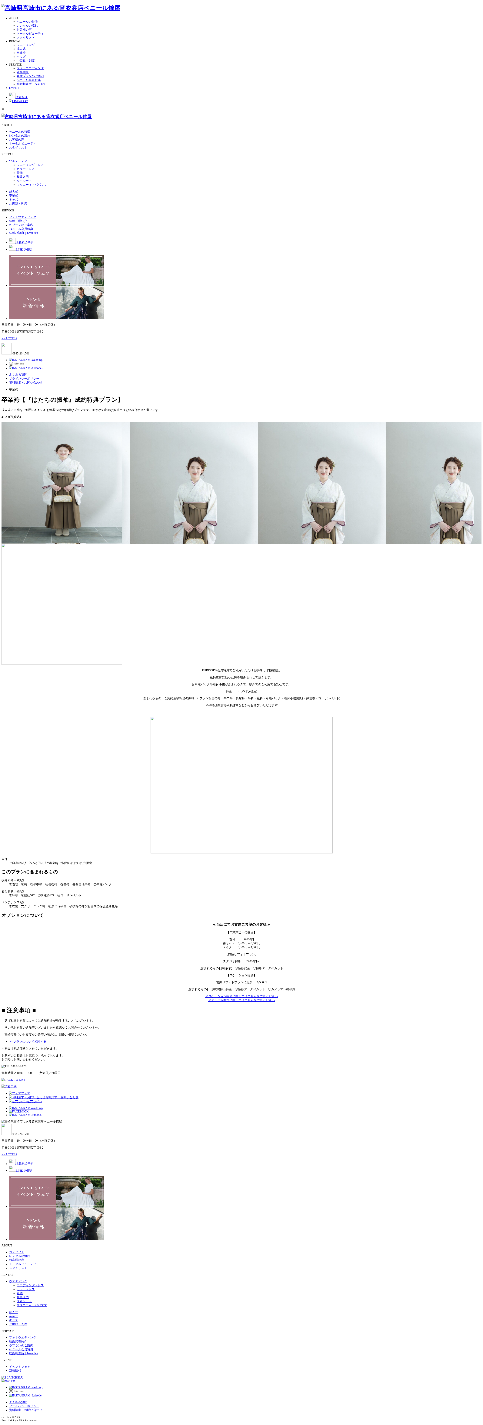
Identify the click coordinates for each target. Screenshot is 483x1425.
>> (9, 338)
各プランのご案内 (21, 225)
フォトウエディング (30, 68)
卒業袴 (21, 52)
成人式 (21, 48)
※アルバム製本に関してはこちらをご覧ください (241, 1000)
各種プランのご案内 (30, 76)
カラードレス (26, 168)
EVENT (14, 87)
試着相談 (21, 97)
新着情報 (15, 1370)
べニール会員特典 (29, 80)
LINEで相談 (24, 249)
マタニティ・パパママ (32, 184)
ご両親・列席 (26, 60)
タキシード (24, 180)
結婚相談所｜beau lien (31, 84)
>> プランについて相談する (27, 1041)
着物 (20, 172)
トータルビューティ (30, 33)
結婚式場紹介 (18, 221)
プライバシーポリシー (24, 378)
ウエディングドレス (30, 164)
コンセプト (16, 1252)
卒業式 (13, 195)
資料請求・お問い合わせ (25, 382)
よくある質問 (18, 374)
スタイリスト (26, 37)
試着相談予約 (24, 242)
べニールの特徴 (27, 21)
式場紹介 (23, 72)
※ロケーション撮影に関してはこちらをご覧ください (241, 996)
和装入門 (23, 176)
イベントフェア (19, 1366)
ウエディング (26, 44)
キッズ (21, 56)
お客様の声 (24, 29)
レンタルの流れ (27, 25)
